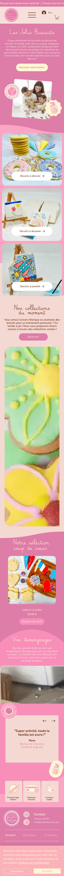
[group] (32, 589)
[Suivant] (53, 721)
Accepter (47, 871)
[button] (57, 17)
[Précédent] (44, 721)
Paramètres (17, 871)
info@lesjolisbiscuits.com (46, 822)
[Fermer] (59, 850)
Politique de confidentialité (33, 863)
